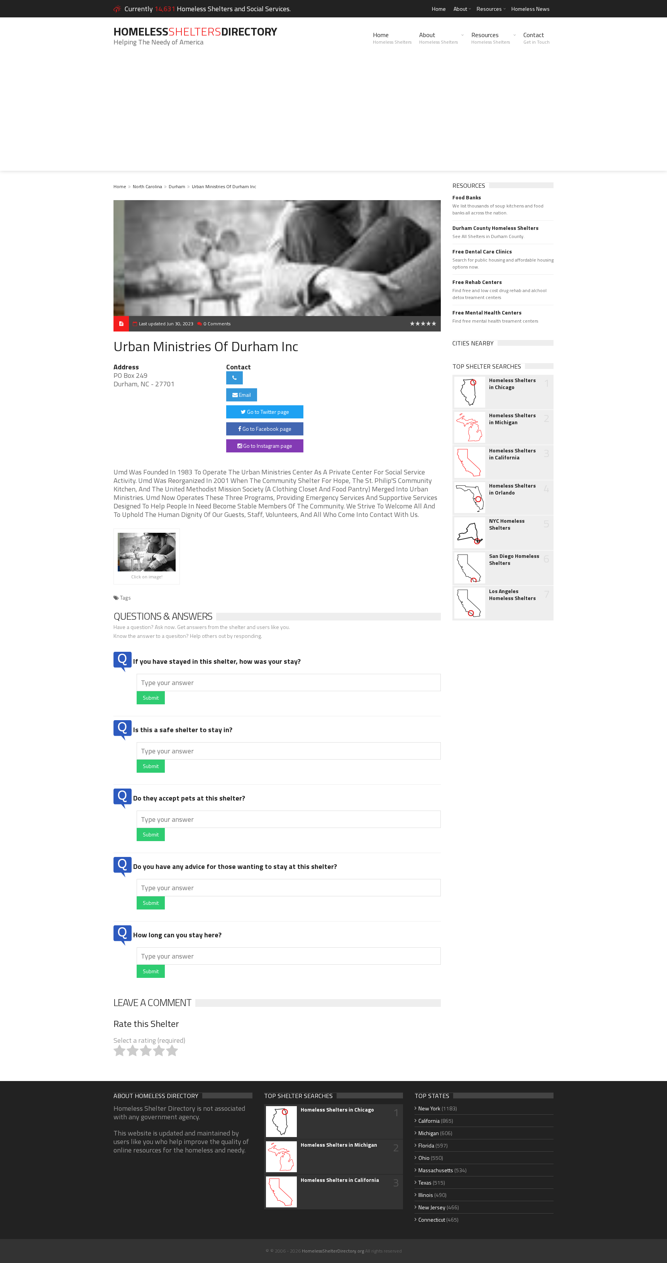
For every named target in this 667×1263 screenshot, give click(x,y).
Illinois (425, 1195)
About (460, 9)
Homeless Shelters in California (512, 454)
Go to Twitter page (267, 412)
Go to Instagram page (267, 446)
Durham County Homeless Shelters (495, 227)
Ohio (424, 1158)
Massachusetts (435, 1170)
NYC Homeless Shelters (507, 524)
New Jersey (431, 1207)
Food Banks (466, 197)
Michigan (428, 1133)
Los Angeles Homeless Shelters (512, 595)
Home (439, 9)
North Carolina (147, 186)
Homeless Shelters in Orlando (512, 489)
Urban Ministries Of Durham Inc (224, 186)
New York (429, 1108)
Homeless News (530, 9)
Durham (177, 186)
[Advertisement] (333, 117)
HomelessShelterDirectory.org (333, 1251)
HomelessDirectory (195, 31)
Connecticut (431, 1219)
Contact (536, 38)
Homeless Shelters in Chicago (512, 384)
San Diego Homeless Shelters (514, 559)
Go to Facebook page (266, 429)
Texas (425, 1182)
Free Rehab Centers (477, 282)
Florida (426, 1145)
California (429, 1121)
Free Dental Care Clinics (482, 251)
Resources (489, 9)
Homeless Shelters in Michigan (512, 419)
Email (244, 395)
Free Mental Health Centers (486, 312)
